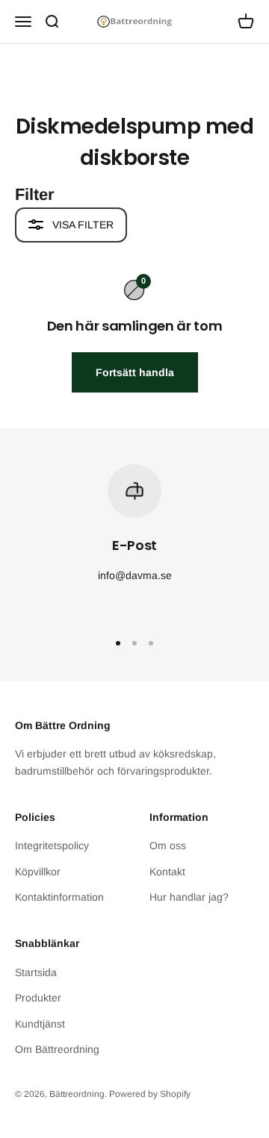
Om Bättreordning (57, 1049)
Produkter (38, 998)
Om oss (167, 845)
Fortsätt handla (135, 372)
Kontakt (167, 872)
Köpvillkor (38, 872)
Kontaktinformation (59, 897)
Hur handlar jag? (189, 897)
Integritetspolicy (52, 845)
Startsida (36, 972)
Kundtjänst (40, 1024)
